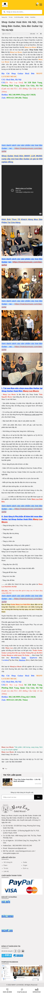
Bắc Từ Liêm (35, 632)
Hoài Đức (32, 17)
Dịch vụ (25, 868)
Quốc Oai (19, 624)
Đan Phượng (20, 622)
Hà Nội (27, 17)
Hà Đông (18, 629)
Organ (25, 865)
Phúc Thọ (32, 624)
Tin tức (11, 17)
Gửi (38, 797)
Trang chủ (4, 17)
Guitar (25, 862)
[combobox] (22, 12)
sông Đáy (9, 627)
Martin (13, 658)
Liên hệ (6, 871)
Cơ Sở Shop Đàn (18, 17)
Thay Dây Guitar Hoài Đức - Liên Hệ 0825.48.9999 (26, 780)
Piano (5, 865)
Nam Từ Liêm (20, 632)
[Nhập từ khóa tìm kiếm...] (22, 12)
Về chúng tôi (8, 862)
